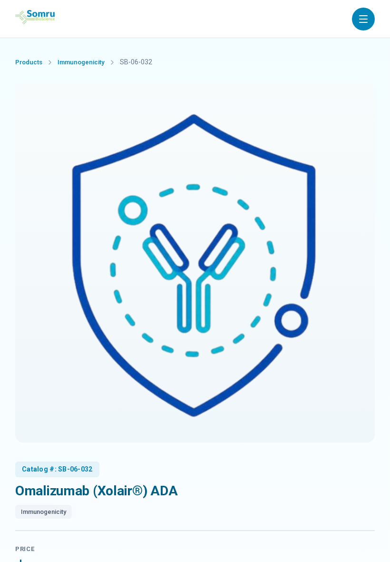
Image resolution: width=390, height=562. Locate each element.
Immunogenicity (81, 62)
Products (28, 62)
